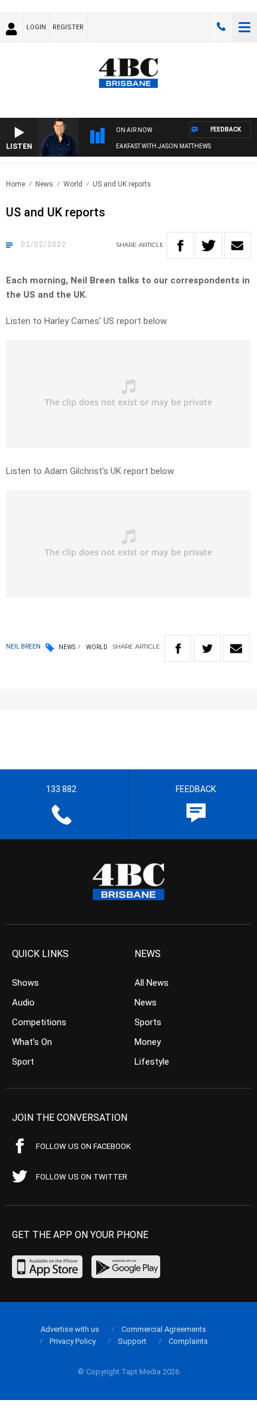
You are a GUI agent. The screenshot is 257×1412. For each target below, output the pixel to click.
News (44, 184)
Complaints (188, 1341)
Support (132, 1341)
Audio (23, 1002)
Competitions (39, 1022)
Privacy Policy (73, 1341)
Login (36, 27)
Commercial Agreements (163, 1329)
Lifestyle (151, 1061)
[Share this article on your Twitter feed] (208, 245)
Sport (23, 1061)
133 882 (221, 27)
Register (68, 27)
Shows (25, 982)
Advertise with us (70, 1329)
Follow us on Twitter (81, 1176)
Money (147, 1042)
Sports (147, 1022)
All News (151, 982)
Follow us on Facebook (83, 1146)
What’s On (32, 1042)
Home (15, 184)
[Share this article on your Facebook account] (180, 245)
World (72, 184)
